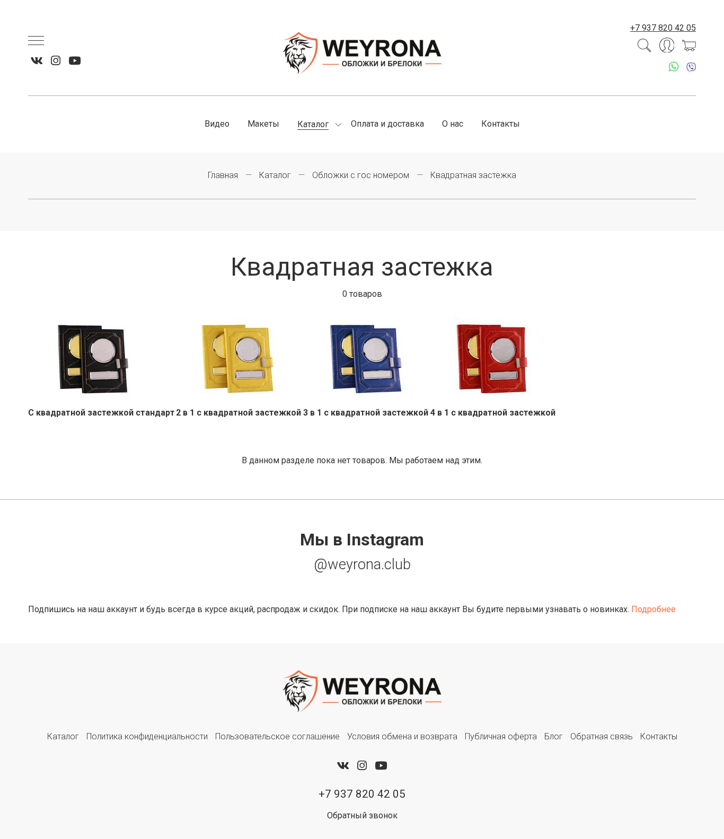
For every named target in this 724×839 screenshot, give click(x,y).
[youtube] (74, 61)
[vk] (37, 61)
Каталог (313, 124)
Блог (553, 736)
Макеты (263, 124)
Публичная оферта (501, 736)
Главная (223, 175)
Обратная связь (601, 736)
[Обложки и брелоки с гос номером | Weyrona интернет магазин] (362, 53)
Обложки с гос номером (360, 175)
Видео (217, 124)
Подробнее (653, 609)
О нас (452, 124)
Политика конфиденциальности (147, 736)
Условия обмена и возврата (402, 736)
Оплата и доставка (387, 124)
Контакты (500, 124)
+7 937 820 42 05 (663, 28)
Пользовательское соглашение (277, 736)
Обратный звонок (362, 815)
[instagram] (55, 61)
